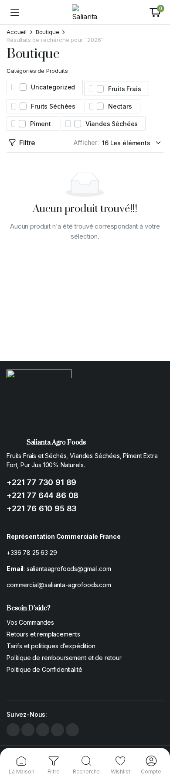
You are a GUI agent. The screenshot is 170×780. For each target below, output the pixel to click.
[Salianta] (85, 12)
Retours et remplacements (43, 634)
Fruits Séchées (53, 106)
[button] (155, 12)
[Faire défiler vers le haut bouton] (156, 740)
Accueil (17, 32)
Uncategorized (53, 87)
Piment (40, 123)
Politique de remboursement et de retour (64, 657)
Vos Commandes (30, 622)
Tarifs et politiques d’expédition (51, 646)
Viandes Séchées (111, 123)
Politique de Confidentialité (44, 669)
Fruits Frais (124, 88)
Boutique (47, 32)
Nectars (120, 106)
